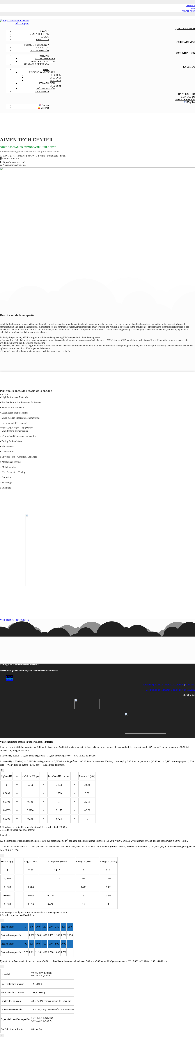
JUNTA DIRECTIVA (39, 34)
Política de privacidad (153, 684)
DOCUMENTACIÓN (39, 50)
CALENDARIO (42, 91)
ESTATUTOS (42, 39)
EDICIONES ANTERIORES (42, 72)
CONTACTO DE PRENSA (36, 64)
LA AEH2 (44, 31)
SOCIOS (45, 37)
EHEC (46, 69)
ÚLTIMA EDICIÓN (46, 83)
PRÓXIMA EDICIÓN (45, 88)
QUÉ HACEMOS (185, 42)
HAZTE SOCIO (186, 94)
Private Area (188, 11)
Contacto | (190, 684)
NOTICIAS (44, 56)
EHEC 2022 (55, 80)
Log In (192, 8)
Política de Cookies (174, 684)
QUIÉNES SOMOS (185, 28)
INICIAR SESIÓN (185, 99)
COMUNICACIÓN (184, 53)
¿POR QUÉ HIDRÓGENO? (36, 45)
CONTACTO (188, 96)
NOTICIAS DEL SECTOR (43, 61)
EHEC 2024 (55, 86)
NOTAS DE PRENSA (45, 58)
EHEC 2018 (55, 78)
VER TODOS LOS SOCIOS (14, 620)
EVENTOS (189, 66)
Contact (190, 5)
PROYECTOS (42, 47)
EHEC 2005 (55, 75)
